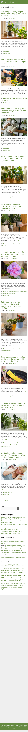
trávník (19, 585)
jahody (21, 567)
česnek (20, 587)
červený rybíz (16, 587)
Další (7, 500)
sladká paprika (12, 585)
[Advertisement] (14, 659)
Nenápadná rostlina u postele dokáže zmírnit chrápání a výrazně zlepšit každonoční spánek (14, 455)
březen (4, 98)
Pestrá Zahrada (9, 2)
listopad (14, 291)
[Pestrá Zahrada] (2, 2)
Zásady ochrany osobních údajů (13, 726)
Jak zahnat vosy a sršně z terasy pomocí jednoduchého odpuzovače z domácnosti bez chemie (13, 541)
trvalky (16, 585)
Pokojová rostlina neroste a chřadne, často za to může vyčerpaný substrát (11, 206)
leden (10, 291)
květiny (24, 567)
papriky (11, 577)
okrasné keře (21, 568)
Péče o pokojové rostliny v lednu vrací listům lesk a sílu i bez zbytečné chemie (13, 159)
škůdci (3, 589)
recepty (21, 583)
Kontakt (3, 726)
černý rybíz (12, 587)
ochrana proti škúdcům (8, 568)
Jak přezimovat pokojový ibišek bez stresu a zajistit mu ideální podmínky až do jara (13, 254)
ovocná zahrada (17, 572)
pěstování (4, 580)
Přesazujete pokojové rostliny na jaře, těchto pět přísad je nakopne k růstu (13, 62)
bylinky (2, 565)
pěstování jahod (11, 580)
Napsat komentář (6, 53)
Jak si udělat (13, 98)
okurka (13, 570)
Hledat (2, 506)
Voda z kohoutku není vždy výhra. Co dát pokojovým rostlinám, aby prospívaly (14, 111)
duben (7, 98)
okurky (17, 570)
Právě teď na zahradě (21, 98)
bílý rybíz (6, 565)
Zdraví (11, 492)
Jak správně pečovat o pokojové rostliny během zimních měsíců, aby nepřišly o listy (13, 405)
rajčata (17, 583)
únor (14, 293)
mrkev (2, 568)
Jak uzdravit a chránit (7, 196)
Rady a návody (6, 51)
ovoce (9, 572)
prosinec (3, 293)
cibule (20, 565)
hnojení (22, 565)
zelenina (7, 587)
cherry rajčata (13, 565)
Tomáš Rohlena (5, 552)
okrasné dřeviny (15, 568)
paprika (6, 577)
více (2, 47)
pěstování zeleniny (9, 583)
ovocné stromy (6, 575)
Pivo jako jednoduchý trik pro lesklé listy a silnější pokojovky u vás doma (13, 14)
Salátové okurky (5, 585)
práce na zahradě (17, 577)
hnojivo (11, 567)
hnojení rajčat (4, 567)
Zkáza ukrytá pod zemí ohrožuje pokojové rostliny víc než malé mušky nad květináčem (13, 359)
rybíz (24, 583)
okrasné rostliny (6, 570)
